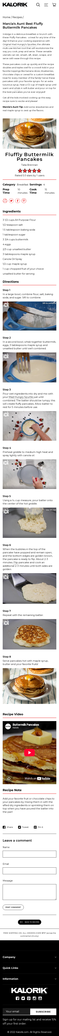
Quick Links (10, 967)
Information (10, 978)
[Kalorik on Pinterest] (29, 999)
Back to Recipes (31, 922)
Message (8, 880)
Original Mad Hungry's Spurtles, (20, 44)
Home (6, 17)
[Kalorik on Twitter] (23, 999)
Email (6, 864)
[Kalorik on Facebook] (17, 999)
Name (6, 847)
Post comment (13, 907)
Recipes (17, 17)
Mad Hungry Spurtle (21, 396)
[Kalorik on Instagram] (34, 999)
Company (9, 957)
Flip (16, 562)
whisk (17, 88)
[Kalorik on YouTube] (40, 999)
